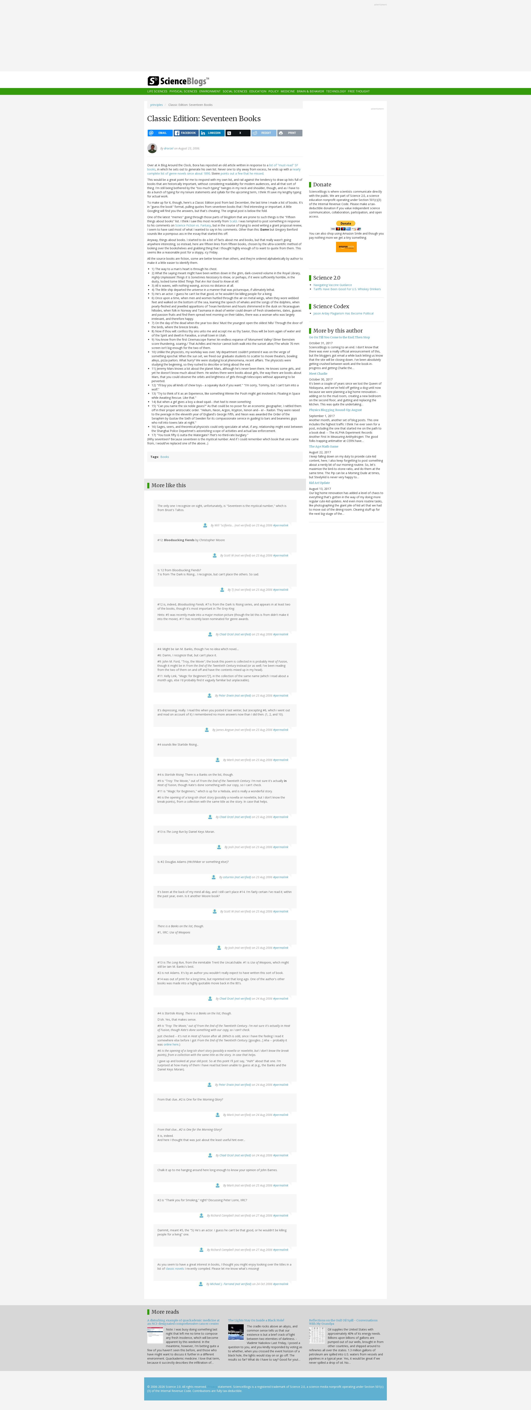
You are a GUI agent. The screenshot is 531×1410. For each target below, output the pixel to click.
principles (156, 105)
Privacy (212, 1387)
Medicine (288, 91)
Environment (210, 91)
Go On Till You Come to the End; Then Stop (339, 337)
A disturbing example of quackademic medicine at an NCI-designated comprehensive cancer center (183, 1321)
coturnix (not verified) (237, 877)
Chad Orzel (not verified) (235, 634)
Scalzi (233, 221)
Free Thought (359, 91)
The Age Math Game (323, 446)
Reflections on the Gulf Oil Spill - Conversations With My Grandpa (343, 1321)
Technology (336, 91)
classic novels (175, 1269)
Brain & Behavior (310, 91)
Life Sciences (157, 91)
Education (257, 91)
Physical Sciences (183, 91)
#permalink (280, 525)
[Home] (186, 81)
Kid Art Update (319, 483)
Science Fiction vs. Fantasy (193, 225)
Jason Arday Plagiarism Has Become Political (343, 313)
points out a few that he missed (242, 173)
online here (171, 1044)
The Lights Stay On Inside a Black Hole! (256, 1320)
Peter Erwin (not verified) (235, 695)
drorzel (168, 148)
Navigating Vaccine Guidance (332, 285)
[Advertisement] (265, 36)
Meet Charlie (318, 373)
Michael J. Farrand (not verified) (230, 1284)
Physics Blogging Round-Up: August (335, 410)
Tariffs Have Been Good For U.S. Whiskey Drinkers (347, 289)
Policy (273, 91)
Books (164, 457)
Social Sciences (235, 91)
